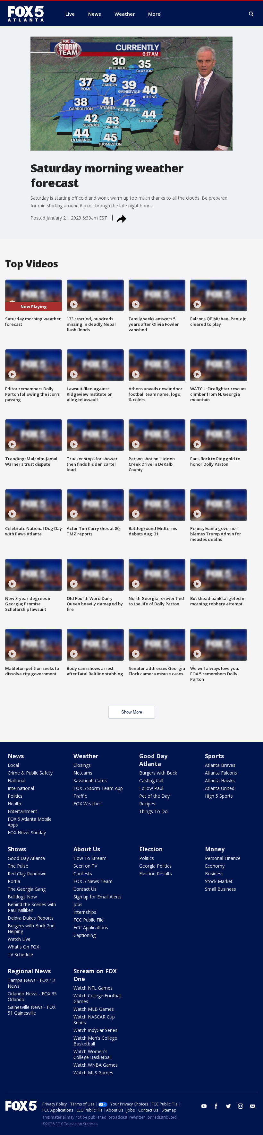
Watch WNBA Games (95, 1065)
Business (214, 874)
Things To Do (153, 811)
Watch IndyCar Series (95, 1030)
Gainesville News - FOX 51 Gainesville (31, 1010)
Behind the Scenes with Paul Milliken (32, 907)
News (16, 756)
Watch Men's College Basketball (95, 1041)
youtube (204, 1106)
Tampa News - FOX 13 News (31, 983)
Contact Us (85, 889)
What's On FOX (23, 947)
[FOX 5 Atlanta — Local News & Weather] (29, 14)
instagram (240, 1106)
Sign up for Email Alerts (97, 897)
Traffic (80, 796)
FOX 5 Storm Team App (98, 788)
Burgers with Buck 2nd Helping (31, 928)
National (16, 780)
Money (215, 849)
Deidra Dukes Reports (31, 918)
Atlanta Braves (220, 765)
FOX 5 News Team (93, 881)
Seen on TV (85, 866)
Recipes (147, 804)
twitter (228, 1106)
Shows (17, 849)
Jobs (77, 904)
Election (151, 849)
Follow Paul (151, 788)
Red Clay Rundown (27, 874)
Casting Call (151, 780)
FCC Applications (90, 927)
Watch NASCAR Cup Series (94, 1020)
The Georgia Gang (27, 889)
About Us (86, 849)
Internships (84, 912)
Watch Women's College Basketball (92, 1054)
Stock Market (219, 881)
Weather (85, 756)
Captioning (84, 935)
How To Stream (89, 858)
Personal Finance (223, 858)
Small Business (220, 889)
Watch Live (19, 939)
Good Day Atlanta (153, 759)
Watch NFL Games (93, 988)
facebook (216, 1106)
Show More (131, 712)
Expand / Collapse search (251, 14)
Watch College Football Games (97, 998)
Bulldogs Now (22, 897)
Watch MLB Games (93, 1009)
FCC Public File (88, 920)
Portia (14, 881)
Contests (82, 874)
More (154, 14)
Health (14, 804)
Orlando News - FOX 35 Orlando (32, 996)
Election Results (155, 874)
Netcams (82, 773)
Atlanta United (219, 788)
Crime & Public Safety (30, 773)
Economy (215, 866)
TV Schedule (20, 954)
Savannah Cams (90, 780)
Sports (214, 756)
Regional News (29, 971)
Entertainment (22, 811)
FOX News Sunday (27, 832)
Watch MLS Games (93, 1073)
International (21, 788)
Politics (15, 796)
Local (13, 765)
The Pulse (18, 866)
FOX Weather (87, 804)
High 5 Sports (219, 796)
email (253, 1106)
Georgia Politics (155, 866)
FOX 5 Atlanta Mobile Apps (30, 822)
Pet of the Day (154, 796)
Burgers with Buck (158, 773)
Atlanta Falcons (221, 773)
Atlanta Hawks (220, 780)
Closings (82, 765)
